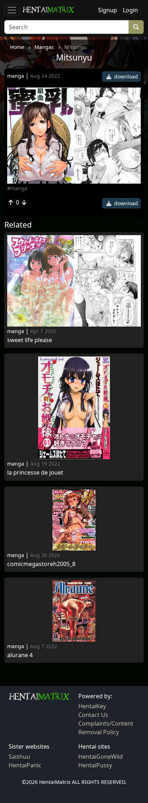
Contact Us (93, 715)
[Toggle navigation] (11, 10)
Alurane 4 (20, 655)
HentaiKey (92, 706)
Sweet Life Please (29, 340)
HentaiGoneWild (100, 757)
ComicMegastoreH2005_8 (41, 564)
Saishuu (19, 757)
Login (130, 10)
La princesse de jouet (35, 472)
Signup (107, 10)
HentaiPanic (25, 765)
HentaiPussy (95, 765)
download (125, 76)
